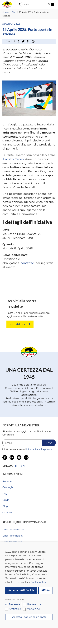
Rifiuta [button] (45, 590)
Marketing (33, 609)
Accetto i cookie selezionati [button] (29, 616)
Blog (5, 506)
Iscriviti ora (17, 324)
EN (23, 466)
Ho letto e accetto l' (29, 449)
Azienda (7, 481)
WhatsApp (33, 41)
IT (16, 466)
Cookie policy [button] (38, 582)
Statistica (15, 609)
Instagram (12, 457)
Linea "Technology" (13, 535)
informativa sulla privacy (39, 449)
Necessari (15, 604)
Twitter (23, 41)
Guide (5, 500)
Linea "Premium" (12, 542)
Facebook (18, 41)
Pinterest (28, 41)
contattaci (27, 263)
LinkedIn (26, 457)
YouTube (19, 457)
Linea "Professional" (13, 529)
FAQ (4, 493)
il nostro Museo (13, 159)
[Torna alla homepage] (7, 4)
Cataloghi (8, 487)
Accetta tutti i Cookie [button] (21, 590)
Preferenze (34, 604)
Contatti (7, 512)
